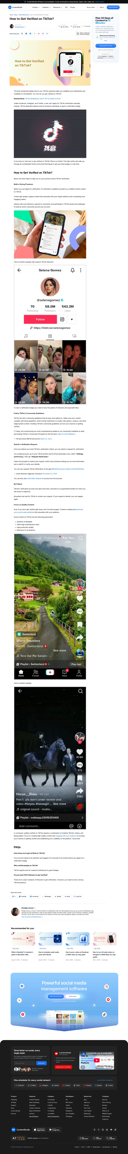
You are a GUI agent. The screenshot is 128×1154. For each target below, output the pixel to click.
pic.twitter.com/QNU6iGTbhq (73, 469)
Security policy (106, 1147)
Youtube (67, 1085)
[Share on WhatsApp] (34, 33)
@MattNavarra (57, 469)
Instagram (45, 1085)
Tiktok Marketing (23, 15)
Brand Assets (106, 1116)
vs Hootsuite (51, 1099)
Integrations (69, 1111)
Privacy (77, 1147)
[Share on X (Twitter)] (22, 33)
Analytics (13, 1105)
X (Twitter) (33, 1085)
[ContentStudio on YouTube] (111, 1129)
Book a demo (72, 996)
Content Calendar (34, 1099)
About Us (104, 1099)
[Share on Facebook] (30, 33)
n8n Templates (70, 1113)
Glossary (86, 1105)
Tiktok (78, 1085)
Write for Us (105, 1111)
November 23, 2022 (49, 474)
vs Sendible (51, 1113)
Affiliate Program (107, 1113)
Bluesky (99, 1085)
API (67, 1099)
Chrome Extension (89, 1116)
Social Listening (15, 1111)
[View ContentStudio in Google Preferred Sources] (83, 33)
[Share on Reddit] (38, 33)
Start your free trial (56, 996)
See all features (33, 1116)
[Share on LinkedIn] (26, 33)
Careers (104, 1108)
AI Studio (13, 1102)
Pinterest (88, 1085)
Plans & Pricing (106, 1102)
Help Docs (87, 1102)
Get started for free (106, 45)
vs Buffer (50, 1105)
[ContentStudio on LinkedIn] (107, 1129)
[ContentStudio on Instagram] (102, 1129)
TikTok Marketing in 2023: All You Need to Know (43, 99)
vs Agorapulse (52, 1108)
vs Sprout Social (52, 1102)
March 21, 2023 (46, 439)
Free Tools (87, 1108)
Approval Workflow (34, 1111)
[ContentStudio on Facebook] (94, 1129)
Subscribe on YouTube (63, 1067)
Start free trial (113, 7)
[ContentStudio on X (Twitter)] (98, 1129)
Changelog (69, 1116)
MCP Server (69, 1102)
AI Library (32, 1113)
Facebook (21, 1085)
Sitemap (115, 1147)
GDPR (88, 1147)
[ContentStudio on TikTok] (115, 1129)
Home (11, 15)
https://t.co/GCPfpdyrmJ (66, 434)
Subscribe (41, 1063)
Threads (110, 1085)
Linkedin (56, 1085)
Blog (15, 15)
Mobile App (87, 1113)
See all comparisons (53, 1116)
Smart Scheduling (34, 1102)
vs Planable (51, 1111)
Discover (13, 1113)
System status (96, 1147)
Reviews (104, 1105)
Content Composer (34, 1108)
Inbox (12, 1108)
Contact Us (105, 1119)
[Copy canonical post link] (47, 33)
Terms (83, 1147)
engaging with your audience (65, 836)
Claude (68, 1105)
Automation (32, 1105)
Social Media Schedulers (105, 1080)
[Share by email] (43, 33)
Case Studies (88, 1111)
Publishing (14, 1099)
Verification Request (34, 478)
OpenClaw (69, 1108)
